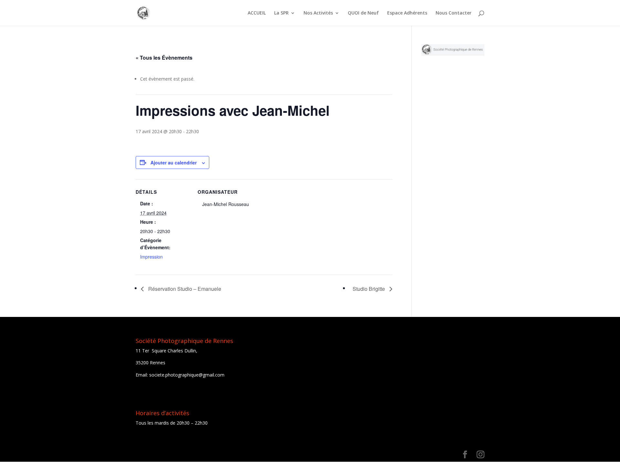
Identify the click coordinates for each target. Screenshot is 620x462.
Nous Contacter (453, 13)
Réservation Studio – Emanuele (184, 288)
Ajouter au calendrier (173, 162)
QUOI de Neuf (363, 13)
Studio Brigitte (369, 288)
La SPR (281, 13)
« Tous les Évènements (164, 57)
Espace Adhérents (407, 13)
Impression (151, 256)
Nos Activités (318, 13)
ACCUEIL (257, 13)
